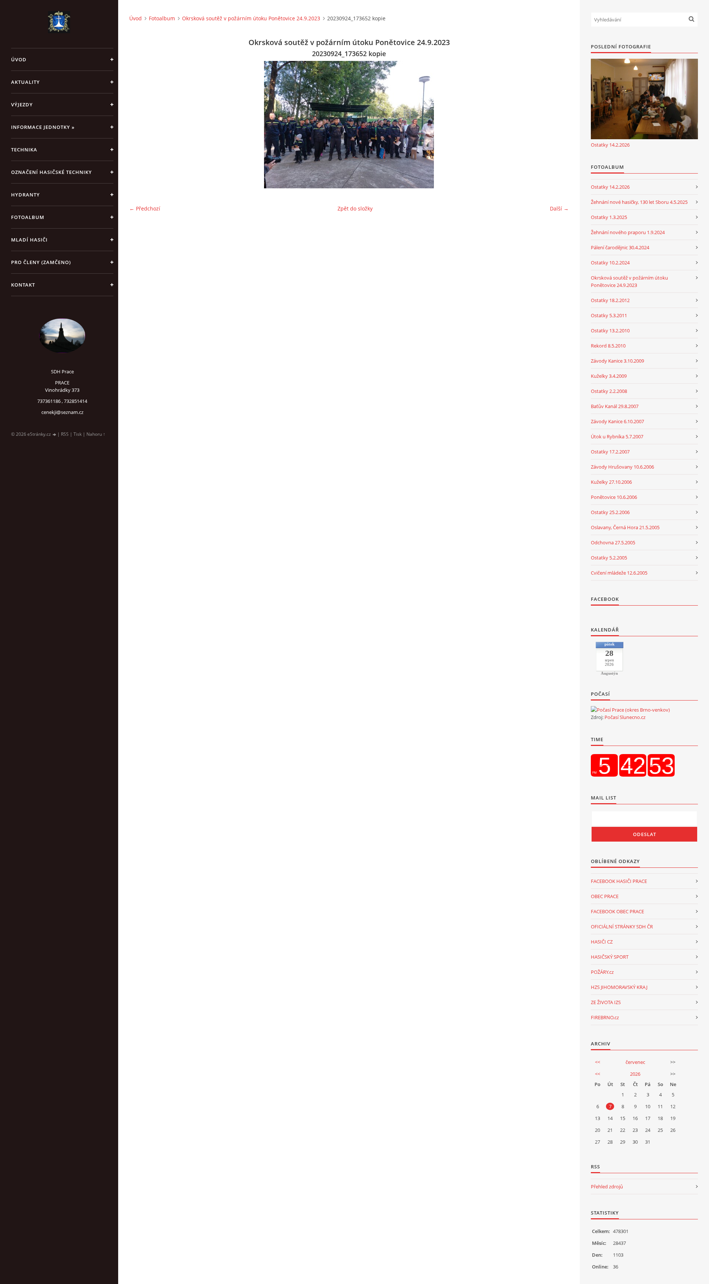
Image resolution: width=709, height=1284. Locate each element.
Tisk (77, 434)
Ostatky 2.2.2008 (609, 391)
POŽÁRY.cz (602, 972)
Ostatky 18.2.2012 (610, 300)
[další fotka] (556, 124)
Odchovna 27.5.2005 (613, 542)
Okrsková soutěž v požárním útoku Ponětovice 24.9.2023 (251, 18)
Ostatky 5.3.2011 (609, 315)
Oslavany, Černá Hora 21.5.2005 (625, 527)
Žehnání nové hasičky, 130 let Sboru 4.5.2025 (639, 202)
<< (597, 1062)
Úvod (19, 59)
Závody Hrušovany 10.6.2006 (622, 466)
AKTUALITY (25, 82)
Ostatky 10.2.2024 (610, 262)
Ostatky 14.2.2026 (610, 144)
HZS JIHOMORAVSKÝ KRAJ (619, 987)
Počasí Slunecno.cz (624, 717)
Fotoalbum (27, 217)
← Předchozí (144, 208)
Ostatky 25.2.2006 (610, 512)
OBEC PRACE (605, 896)
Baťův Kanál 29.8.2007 (614, 406)
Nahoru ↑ (95, 434)
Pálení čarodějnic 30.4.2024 (620, 247)
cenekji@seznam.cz (62, 412)
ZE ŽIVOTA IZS (606, 1002)
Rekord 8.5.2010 (608, 345)
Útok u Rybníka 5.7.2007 (617, 436)
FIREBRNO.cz (605, 1017)
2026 (635, 1074)
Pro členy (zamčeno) (41, 262)
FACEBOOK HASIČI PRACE (619, 881)
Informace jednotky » (43, 127)
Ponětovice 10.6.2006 (614, 497)
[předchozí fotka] (141, 124)
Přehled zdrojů (607, 1186)
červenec (635, 1062)
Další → (559, 208)
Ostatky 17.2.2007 (610, 451)
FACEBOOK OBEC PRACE (617, 911)
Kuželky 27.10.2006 (611, 482)
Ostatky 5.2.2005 (609, 557)
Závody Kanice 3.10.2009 (617, 360)
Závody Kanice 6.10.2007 (617, 421)
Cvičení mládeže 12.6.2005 (619, 572)
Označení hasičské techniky (51, 172)
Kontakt (23, 284)
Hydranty (25, 194)
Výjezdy (22, 104)
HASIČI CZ (602, 941)
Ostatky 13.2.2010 (610, 330)
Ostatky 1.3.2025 (609, 217)
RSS (65, 434)
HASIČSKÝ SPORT (609, 956)
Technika (24, 149)
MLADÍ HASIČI (29, 239)
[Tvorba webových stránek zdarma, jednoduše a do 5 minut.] (54, 434)
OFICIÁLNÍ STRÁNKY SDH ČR (622, 926)
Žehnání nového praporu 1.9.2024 (628, 232)
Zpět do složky (355, 208)
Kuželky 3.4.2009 (609, 376)
